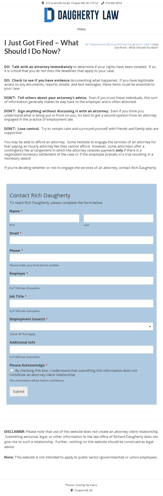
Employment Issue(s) (29, 319)
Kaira (93, 485)
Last (86, 225)
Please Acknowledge (29, 365)
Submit (18, 391)
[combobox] (81, 326)
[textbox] (79, 326)
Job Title (18, 296)
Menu (81, 29)
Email (16, 233)
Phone (16, 250)
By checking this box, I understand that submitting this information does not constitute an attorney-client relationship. (73, 372)
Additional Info (22, 342)
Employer (19, 273)
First (12, 225)
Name (16, 211)
